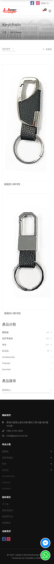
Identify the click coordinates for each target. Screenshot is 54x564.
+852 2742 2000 (14, 431)
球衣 (4, 344)
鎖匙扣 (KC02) (12, 313)
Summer (6, 369)
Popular (6, 363)
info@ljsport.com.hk (17, 435)
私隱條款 (6, 522)
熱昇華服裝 (7, 338)
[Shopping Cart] (43, 10)
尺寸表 (5, 504)
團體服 (5, 332)
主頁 (4, 32)
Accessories (8, 357)
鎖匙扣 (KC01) (12, 184)
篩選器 (49, 49)
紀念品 (5, 351)
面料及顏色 (7, 510)
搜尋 (50, 390)
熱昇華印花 (7, 516)
